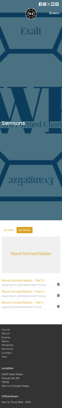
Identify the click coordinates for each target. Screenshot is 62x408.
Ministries (7, 345)
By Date (9, 230)
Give (4, 356)
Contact (7, 352)
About (6, 333)
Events (6, 337)
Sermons (7, 348)
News (5, 341)
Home (6, 329)
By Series (24, 230)
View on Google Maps (15, 385)
